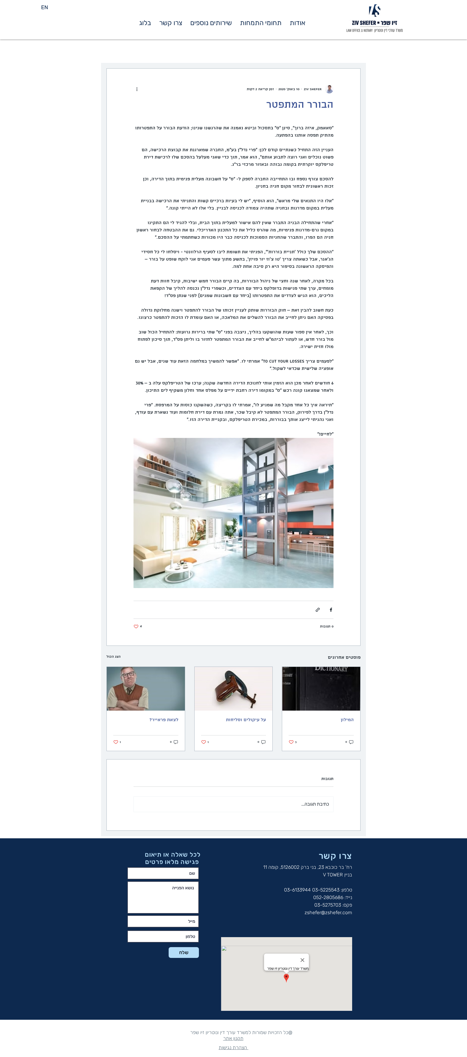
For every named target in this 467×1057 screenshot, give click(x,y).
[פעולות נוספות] (137, 89)
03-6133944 (297, 890)
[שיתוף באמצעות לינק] (317, 609)
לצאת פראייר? (163, 720)
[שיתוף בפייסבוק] (330, 609)
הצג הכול (113, 656)
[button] (261, 23)
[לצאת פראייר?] (146, 689)
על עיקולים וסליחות (246, 720)
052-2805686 (328, 897)
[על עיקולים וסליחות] (234, 689)
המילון (347, 720)
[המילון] (321, 689)
